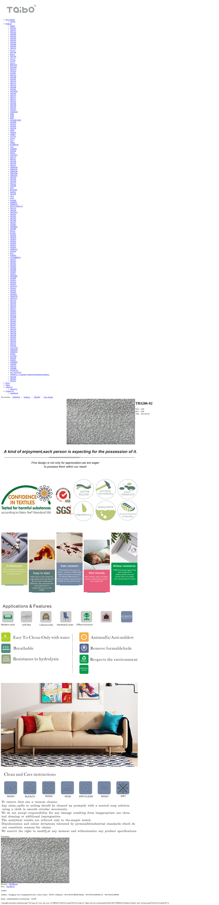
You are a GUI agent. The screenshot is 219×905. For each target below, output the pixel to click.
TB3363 (13, 216)
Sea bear (13, 200)
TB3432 (13, 290)
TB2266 (13, 151)
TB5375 (13, 83)
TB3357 (13, 260)
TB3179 (13, 208)
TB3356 (13, 180)
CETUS (13, 137)
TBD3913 (13, 212)
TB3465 (13, 292)
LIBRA (13, 134)
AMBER (13, 202)
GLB (12, 198)
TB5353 (13, 110)
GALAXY (14, 348)
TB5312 (13, 32)
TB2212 (13, 184)
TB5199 (13, 106)
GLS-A (13, 59)
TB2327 (13, 344)
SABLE (13, 192)
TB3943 (13, 235)
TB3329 (13, 128)
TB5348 (13, 77)
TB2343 (13, 315)
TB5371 (13, 98)
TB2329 (13, 329)
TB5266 (13, 44)
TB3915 (13, 245)
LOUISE (13, 356)
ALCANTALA (15, 372)
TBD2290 (13, 173)
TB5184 (13, 377)
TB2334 (13, 331)
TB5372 (13, 100)
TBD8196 (13, 171)
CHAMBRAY (15, 257)
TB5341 (13, 102)
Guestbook (14, 393)
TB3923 (13, 239)
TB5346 (13, 104)
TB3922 (13, 241)
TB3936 (13, 237)
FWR (12, 116)
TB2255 (13, 305)
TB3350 (13, 163)
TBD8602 (13, 227)
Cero (12, 147)
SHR (12, 118)
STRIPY (13, 255)
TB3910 (13, 247)
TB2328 (13, 346)
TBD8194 (13, 167)
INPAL (12, 153)
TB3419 (13, 251)
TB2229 (13, 303)
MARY (13, 354)
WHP (12, 130)
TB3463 (13, 311)
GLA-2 (12, 50)
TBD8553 (13, 352)
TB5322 (13, 28)
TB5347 (13, 108)
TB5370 (13, 95)
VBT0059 (13, 91)
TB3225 (13, 381)
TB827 (12, 143)
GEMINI (13, 149)
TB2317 (13, 309)
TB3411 (13, 327)
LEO (12, 141)
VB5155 (13, 366)
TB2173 (13, 157)
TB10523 (13, 286)
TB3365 (13, 219)
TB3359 (13, 178)
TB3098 (13, 317)
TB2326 (13, 342)
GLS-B (12, 61)
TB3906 (13, 270)
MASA (12, 231)
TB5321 (13, 30)
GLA (12, 196)
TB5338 (13, 52)
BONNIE (13, 190)
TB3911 (13, 274)
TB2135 (13, 301)
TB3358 (13, 182)
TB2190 (13, 194)
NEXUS (13, 69)
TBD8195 (13, 169)
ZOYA (12, 139)
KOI (11, 253)
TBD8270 (13, 204)
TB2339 (13, 333)
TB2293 (13, 307)
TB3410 (13, 325)
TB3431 (13, 288)
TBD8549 (13, 350)
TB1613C (13, 299)
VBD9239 (14, 112)
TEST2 (12, 22)
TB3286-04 (13, 884)
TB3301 (13, 321)
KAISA (13, 233)
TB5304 (13, 42)
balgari (12, 26)
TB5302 (13, 36)
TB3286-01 (10, 887)
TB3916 (13, 243)
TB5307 (13, 379)
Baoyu (12, 54)
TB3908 (13, 278)
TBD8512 (13, 249)
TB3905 (13, 225)
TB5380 (13, 87)
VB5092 (13, 364)
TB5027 (13, 360)
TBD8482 (13, 276)
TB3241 (13, 124)
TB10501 (13, 294)
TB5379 (13, 85)
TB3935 (13, 284)
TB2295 (13, 337)
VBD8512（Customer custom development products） (30, 374)
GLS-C (12, 63)
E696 (12, 114)
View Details (48, 397)
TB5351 (13, 48)
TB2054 (13, 132)
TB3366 (13, 221)
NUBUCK (14, 370)
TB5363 (13, 93)
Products (27, 397)
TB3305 (13, 126)
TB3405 (13, 266)
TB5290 (13, 34)
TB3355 (13, 264)
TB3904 (13, 268)
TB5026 (13, 358)
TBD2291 (13, 175)
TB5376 (13, 81)
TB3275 (13, 319)
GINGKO (13, 155)
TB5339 (13, 57)
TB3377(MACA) (16, 206)
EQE (12, 188)
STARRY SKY (15, 120)
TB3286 (13, 186)
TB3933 (13, 313)
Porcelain (13, 67)
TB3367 (13, 223)
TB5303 (13, 38)
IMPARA (13, 65)
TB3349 (13, 161)
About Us (13, 389)
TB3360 (13, 210)
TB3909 (13, 229)
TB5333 (13, 75)
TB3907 (13, 272)
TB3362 (13, 214)
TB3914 (13, 282)
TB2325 (13, 340)
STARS (13, 73)
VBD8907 (14, 362)
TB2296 (13, 335)
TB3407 (13, 262)
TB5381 (13, 79)
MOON (13, 159)
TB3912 (13, 280)
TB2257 (13, 165)
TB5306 (13, 46)
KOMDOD (14, 145)
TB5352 (13, 71)
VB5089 (13, 368)
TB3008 (13, 122)
